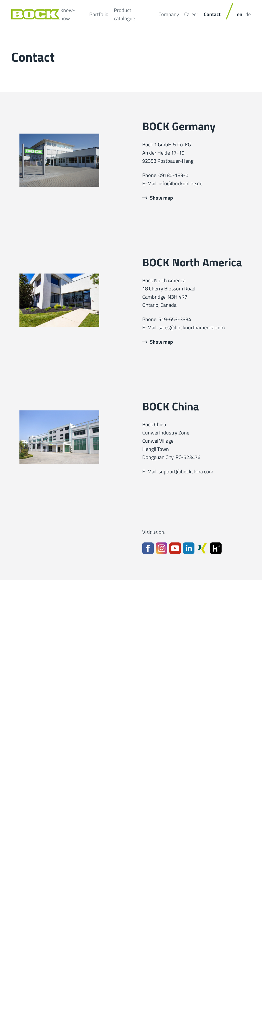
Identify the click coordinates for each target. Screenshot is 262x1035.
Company (168, 14)
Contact (212, 14)
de (248, 14)
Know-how (67, 14)
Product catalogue (124, 14)
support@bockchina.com (186, 471)
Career (191, 14)
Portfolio (98, 14)
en (239, 14)
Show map (161, 197)
